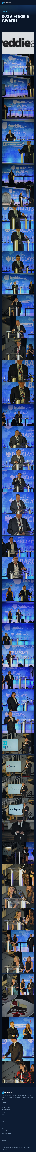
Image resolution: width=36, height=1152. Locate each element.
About (3, 1135)
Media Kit (4, 1128)
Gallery (3, 1114)
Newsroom (4, 1119)
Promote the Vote (6, 1126)
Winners (4, 1103)
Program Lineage (6, 1110)
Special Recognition (7, 1107)
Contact (4, 1140)
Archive (4, 1105)
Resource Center (6, 1124)
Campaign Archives (6, 1133)
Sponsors (4, 1138)
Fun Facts (4, 1121)
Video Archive (5, 1117)
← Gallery (5, 12)
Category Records (6, 1112)
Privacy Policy (27, 1147)
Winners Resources (6, 1131)
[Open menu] (32, 2)
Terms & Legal (5, 1149)
